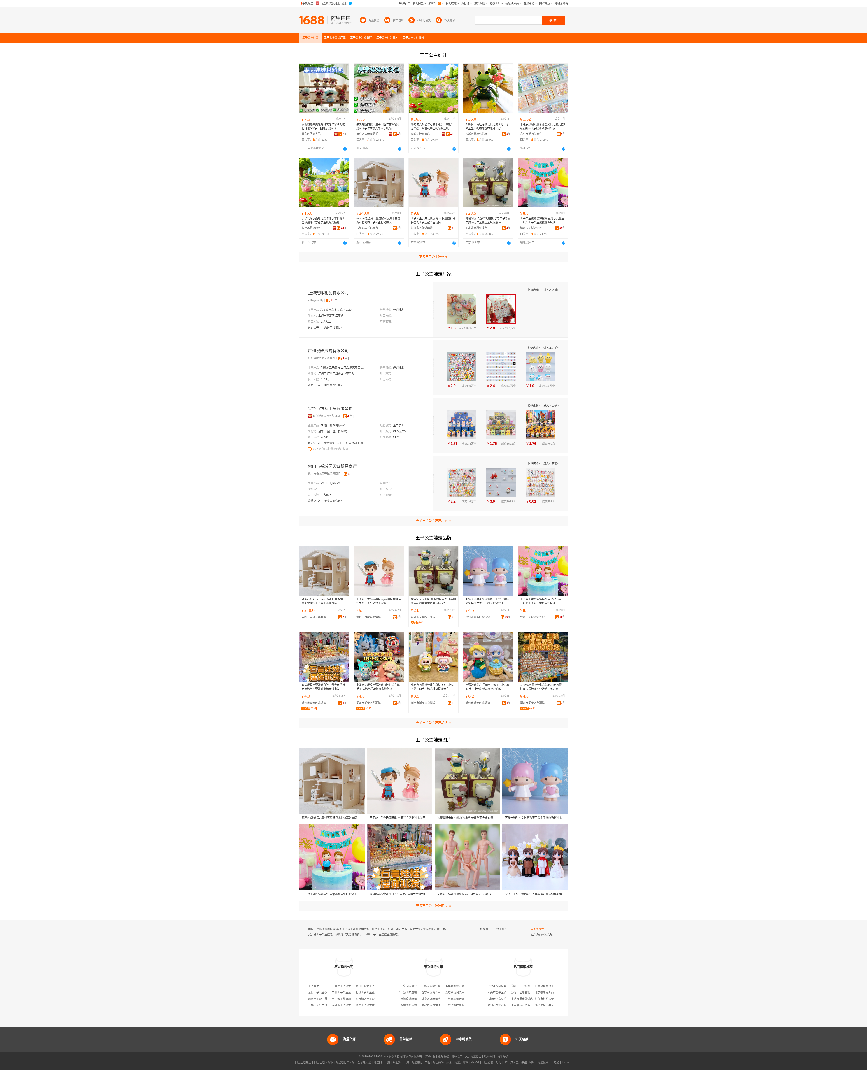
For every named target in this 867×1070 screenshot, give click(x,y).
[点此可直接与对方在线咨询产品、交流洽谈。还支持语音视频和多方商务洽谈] (345, 149)
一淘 (406, 1062)
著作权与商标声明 (411, 1056)
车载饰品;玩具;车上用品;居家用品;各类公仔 (343, 367)
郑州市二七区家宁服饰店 (526, 986)
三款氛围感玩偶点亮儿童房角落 (417, 1005)
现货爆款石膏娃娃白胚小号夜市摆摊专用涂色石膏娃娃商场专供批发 (323, 687)
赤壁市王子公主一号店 (345, 1005)
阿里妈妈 (438, 1062)
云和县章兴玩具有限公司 (368, 228)
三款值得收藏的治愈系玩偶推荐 (464, 1005)
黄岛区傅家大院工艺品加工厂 (314, 133)
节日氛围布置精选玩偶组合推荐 (417, 992)
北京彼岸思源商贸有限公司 (551, 992)
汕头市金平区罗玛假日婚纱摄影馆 (507, 992)
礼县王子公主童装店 (368, 992)
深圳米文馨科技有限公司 (478, 228)
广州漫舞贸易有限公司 (328, 351)
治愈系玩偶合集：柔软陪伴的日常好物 (468, 992)
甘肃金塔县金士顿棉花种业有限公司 (556, 986)
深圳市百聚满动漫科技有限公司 (423, 228)
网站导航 (503, 1056)
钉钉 (532, 1062)
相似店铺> (534, 290)
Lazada (566, 1062)
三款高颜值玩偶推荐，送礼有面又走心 (468, 998)
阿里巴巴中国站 (345, 1062)
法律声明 (429, 1056)
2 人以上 (326, 379)
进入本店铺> (551, 290)
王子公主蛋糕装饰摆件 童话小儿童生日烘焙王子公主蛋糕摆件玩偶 (542, 220)
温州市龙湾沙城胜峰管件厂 (503, 1005)
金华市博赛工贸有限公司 (330, 409)
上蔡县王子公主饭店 (344, 986)
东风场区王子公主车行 (369, 998)
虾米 (449, 1062)
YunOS (475, 1062)
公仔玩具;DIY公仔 (331, 483)
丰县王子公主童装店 (344, 992)
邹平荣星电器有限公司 (548, 1005)
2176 (396, 437)
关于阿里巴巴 (473, 1056)
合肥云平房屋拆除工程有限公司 (506, 998)
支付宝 (514, 1062)
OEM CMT (400, 431)
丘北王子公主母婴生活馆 (323, 1005)
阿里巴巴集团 (303, 1062)
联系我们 (489, 1056)
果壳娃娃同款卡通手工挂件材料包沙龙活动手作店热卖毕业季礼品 (378, 126)
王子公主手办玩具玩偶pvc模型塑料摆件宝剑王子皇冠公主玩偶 (433, 220)
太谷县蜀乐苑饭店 (522, 998)
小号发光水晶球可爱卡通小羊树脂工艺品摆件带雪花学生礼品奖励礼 (432, 126)
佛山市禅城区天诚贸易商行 (332, 466)
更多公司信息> (333, 327)
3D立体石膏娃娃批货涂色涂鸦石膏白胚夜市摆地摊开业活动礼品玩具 (542, 687)
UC (506, 1062)
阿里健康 (543, 1062)
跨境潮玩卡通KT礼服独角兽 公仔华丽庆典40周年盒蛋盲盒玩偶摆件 (488, 220)
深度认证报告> (333, 443)
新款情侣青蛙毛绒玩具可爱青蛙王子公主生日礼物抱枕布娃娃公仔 (487, 126)
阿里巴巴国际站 (323, 1062)
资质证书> (314, 327)
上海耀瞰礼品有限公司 (328, 293)
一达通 (555, 1062)
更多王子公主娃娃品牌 (431, 722)
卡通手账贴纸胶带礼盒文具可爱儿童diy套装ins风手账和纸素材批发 (542, 126)
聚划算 (397, 1062)
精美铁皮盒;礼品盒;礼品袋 (336, 310)
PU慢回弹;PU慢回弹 (332, 425)
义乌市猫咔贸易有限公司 (532, 133)
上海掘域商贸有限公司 (524, 1005)
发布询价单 (538, 929)
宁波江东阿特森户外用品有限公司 (507, 986)
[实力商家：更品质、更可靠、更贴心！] (310, 416)
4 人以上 (326, 437)
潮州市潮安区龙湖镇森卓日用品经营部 (316, 703)
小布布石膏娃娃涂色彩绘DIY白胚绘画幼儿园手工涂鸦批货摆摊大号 (432, 687)
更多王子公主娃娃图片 (431, 905)
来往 (524, 1062)
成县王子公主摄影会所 (321, 998)
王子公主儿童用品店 (344, 998)
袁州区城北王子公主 (368, 986)
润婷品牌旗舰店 (420, 133)
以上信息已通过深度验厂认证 (330, 449)
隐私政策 (457, 1056)
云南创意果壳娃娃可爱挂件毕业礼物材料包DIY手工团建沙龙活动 (323, 126)
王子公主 (313, 986)
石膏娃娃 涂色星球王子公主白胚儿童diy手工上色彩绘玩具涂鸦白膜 (488, 687)
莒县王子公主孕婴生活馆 (323, 992)
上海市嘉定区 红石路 (330, 315)
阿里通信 (487, 1062)
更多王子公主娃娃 (431, 256)
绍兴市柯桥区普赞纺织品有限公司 (555, 998)
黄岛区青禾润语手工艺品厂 (368, 133)
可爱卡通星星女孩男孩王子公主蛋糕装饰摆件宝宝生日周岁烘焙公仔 (487, 601)
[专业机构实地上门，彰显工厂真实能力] (310, 449)
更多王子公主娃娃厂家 (431, 520)
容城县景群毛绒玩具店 (478, 133)
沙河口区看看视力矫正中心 (527, 992)
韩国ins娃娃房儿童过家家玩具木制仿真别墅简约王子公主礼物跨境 (378, 220)
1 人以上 (326, 321)
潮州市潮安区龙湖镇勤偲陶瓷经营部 (425, 703)
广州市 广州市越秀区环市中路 (336, 373)
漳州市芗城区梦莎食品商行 (532, 228)
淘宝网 (378, 1062)
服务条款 (443, 1056)
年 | (334, 300)
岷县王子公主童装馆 (368, 1005)
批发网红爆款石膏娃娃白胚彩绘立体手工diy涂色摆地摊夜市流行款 (378, 687)
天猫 (387, 1062)
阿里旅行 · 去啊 (421, 1062)
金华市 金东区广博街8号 (333, 431)
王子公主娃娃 (499, 929)
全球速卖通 (364, 1062)
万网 (498, 1062)
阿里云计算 (461, 1062)
